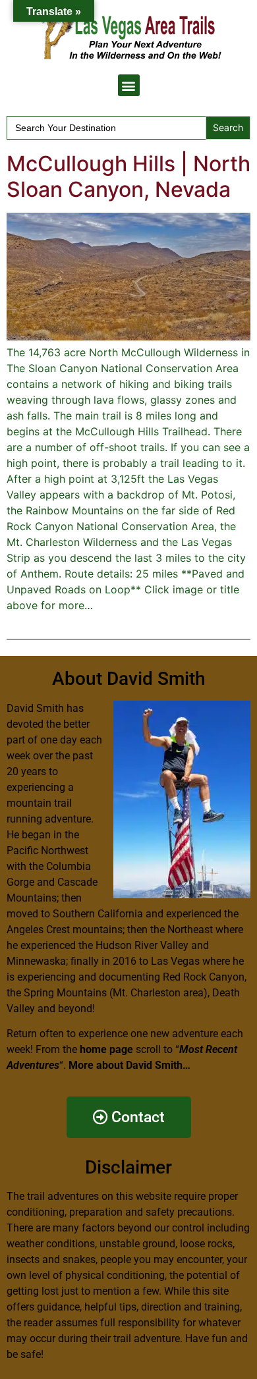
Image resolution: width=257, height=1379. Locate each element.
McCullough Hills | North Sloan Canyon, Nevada (128, 176)
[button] (129, 85)
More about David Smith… (129, 1065)
